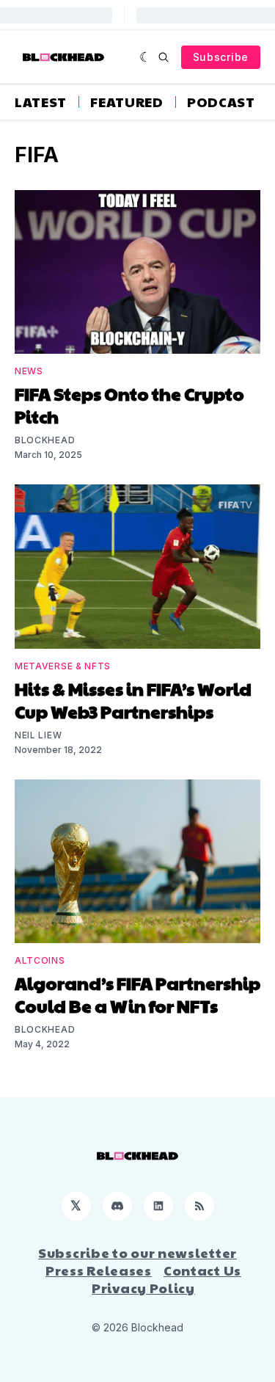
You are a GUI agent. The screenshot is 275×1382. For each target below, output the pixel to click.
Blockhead (45, 439)
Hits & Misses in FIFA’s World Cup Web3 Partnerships (133, 700)
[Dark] (145, 57)
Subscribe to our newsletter (137, 1253)
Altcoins (40, 960)
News (29, 371)
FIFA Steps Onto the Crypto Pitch (129, 405)
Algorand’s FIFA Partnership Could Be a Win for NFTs (137, 994)
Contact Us (202, 1270)
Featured (127, 102)
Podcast (221, 102)
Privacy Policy (143, 1288)
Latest (41, 102)
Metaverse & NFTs (63, 666)
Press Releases (98, 1270)
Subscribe (221, 57)
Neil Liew (38, 735)
